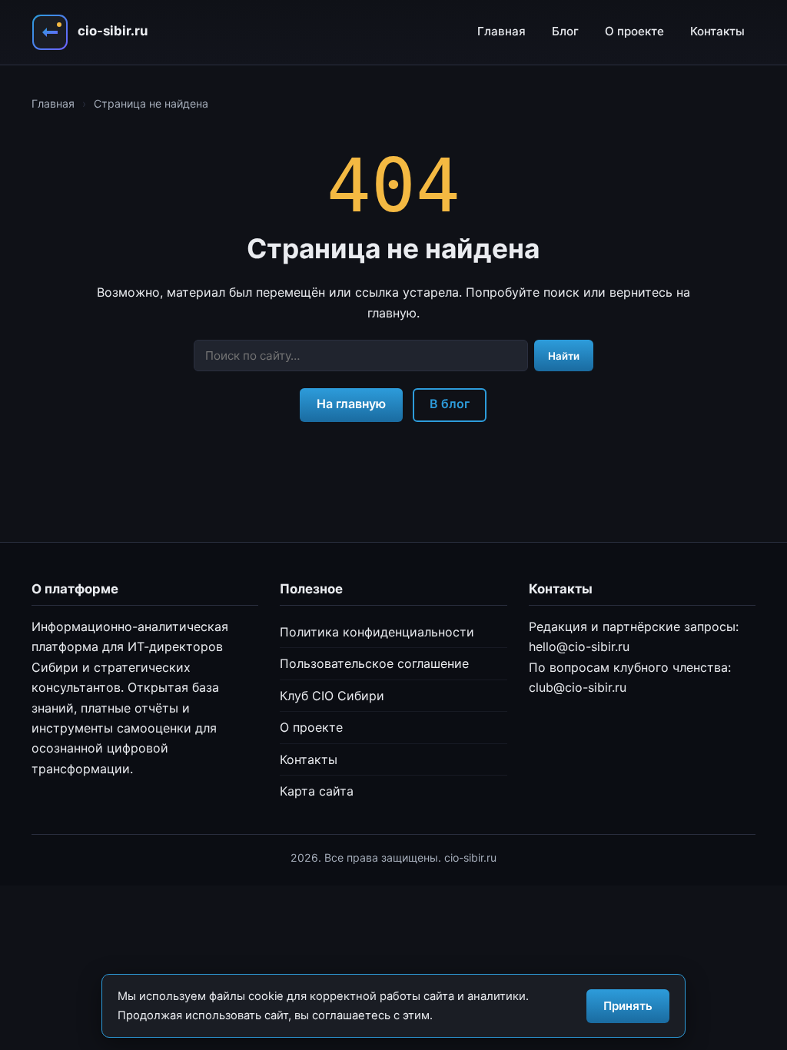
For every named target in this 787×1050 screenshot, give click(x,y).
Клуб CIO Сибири (332, 695)
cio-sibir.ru (113, 30)
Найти (563, 356)
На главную (351, 403)
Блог (565, 31)
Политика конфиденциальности (377, 632)
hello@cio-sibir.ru (579, 646)
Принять (628, 1005)
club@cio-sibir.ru (577, 687)
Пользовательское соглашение (374, 663)
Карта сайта (317, 791)
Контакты (717, 31)
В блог (450, 403)
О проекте (634, 31)
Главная (501, 31)
